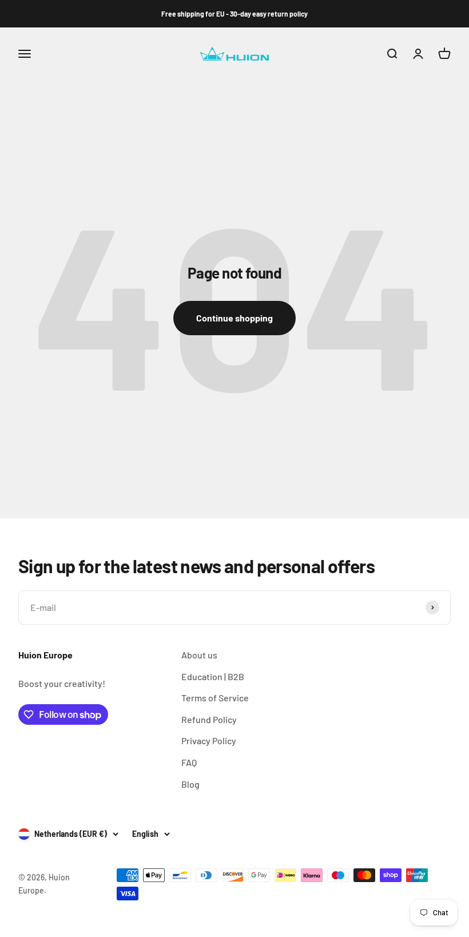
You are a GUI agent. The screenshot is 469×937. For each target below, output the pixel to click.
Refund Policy (209, 719)
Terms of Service (215, 697)
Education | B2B (212, 676)
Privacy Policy (208, 740)
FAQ (189, 762)
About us (199, 654)
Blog (190, 784)
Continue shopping (234, 317)
